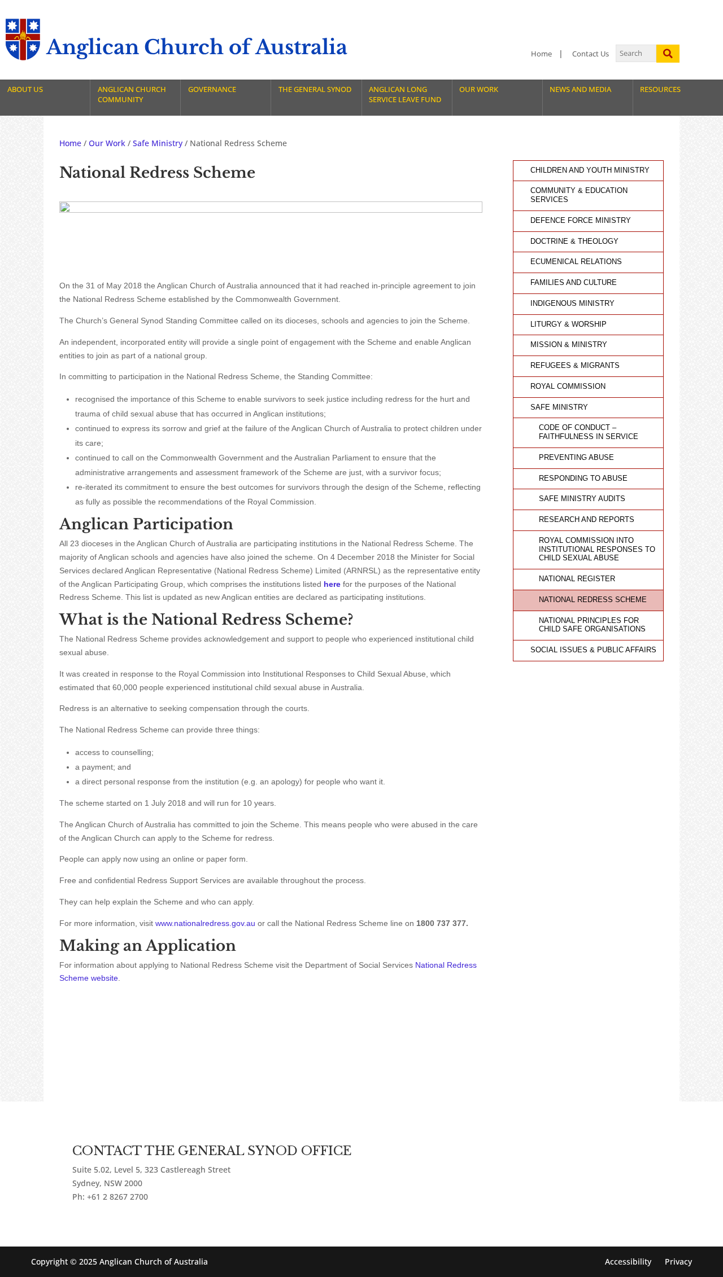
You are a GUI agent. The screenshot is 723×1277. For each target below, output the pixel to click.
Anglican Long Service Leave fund (405, 94)
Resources (660, 89)
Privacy (678, 1261)
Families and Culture (573, 283)
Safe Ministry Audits (582, 499)
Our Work (478, 89)
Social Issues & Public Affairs (593, 650)
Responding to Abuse (583, 478)
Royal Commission (568, 386)
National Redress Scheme (593, 600)
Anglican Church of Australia (196, 47)
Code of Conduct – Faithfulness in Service (588, 432)
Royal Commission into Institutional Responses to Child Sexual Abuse (597, 550)
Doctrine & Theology (574, 241)
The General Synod (314, 89)
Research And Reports (586, 520)
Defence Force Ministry (580, 221)
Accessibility (628, 1261)
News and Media (580, 89)
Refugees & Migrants (575, 366)
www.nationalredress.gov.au (205, 923)
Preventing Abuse (576, 458)
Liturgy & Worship (568, 324)
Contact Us (590, 54)
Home (541, 54)
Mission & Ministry (568, 345)
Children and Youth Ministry (590, 170)
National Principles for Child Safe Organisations (592, 625)
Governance (212, 89)
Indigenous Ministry (572, 304)
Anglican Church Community (132, 94)
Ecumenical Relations (576, 262)
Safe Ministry (559, 407)
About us (25, 89)
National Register (577, 579)
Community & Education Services (579, 195)
